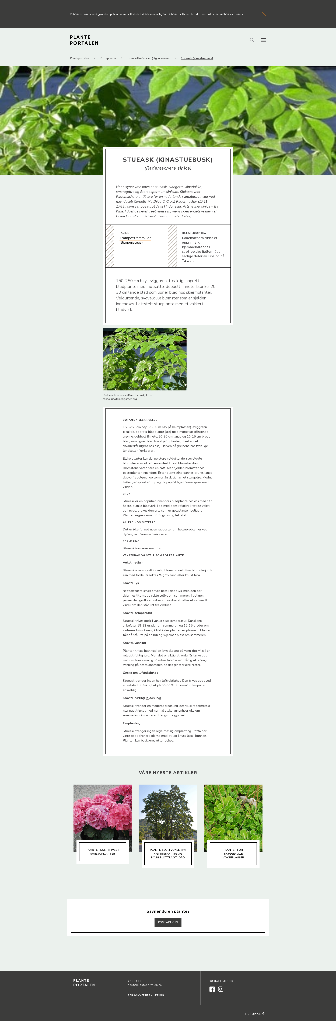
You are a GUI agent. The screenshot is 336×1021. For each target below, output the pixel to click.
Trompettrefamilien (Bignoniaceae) (135, 240)
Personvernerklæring (146, 995)
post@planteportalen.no (145, 985)
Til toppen (253, 1014)
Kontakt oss (168, 922)
